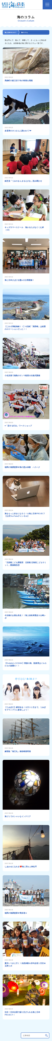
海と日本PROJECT (11, 32)
